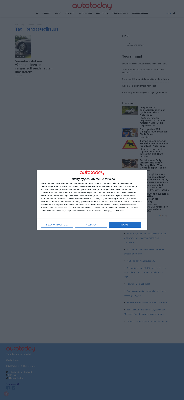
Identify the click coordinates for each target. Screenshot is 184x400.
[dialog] (92, 200)
